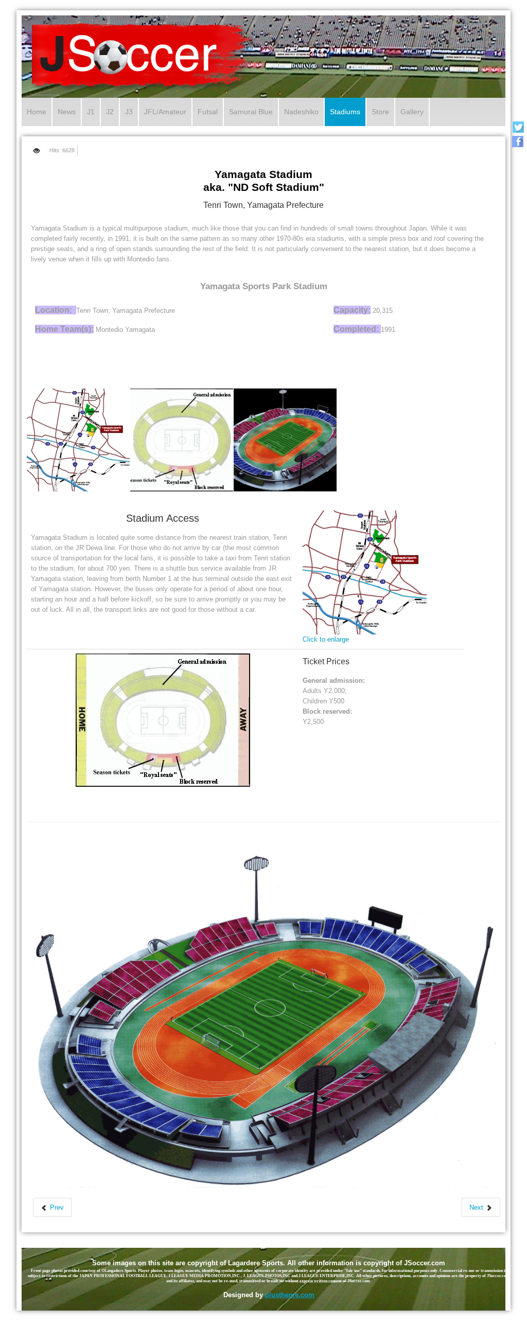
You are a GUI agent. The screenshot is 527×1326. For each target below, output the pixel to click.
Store (380, 112)
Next (477, 1207)
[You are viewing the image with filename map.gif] (78, 439)
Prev (56, 1207)
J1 (91, 112)
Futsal (208, 112)
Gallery (412, 112)
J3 (129, 112)
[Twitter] (518, 127)
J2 (110, 112)
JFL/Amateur (165, 112)
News (67, 112)
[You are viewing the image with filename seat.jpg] (181, 439)
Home (36, 112)
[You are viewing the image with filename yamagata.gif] (285, 439)
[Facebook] (518, 141)
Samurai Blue (251, 112)
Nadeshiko (301, 112)
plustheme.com (289, 1295)
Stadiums (345, 112)
